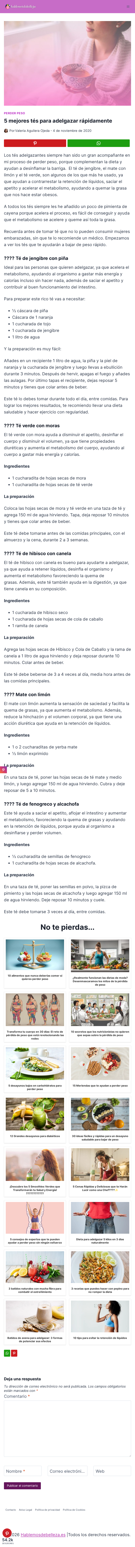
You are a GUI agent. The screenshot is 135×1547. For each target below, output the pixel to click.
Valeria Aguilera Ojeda (32, 131)
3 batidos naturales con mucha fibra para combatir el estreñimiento (35, 1290)
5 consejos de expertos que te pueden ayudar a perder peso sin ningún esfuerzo (35, 1241)
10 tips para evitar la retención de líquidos (100, 1338)
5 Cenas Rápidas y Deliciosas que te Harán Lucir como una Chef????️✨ (100, 1188)
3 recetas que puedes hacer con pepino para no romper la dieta (100, 1290)
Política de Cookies (74, 1509)
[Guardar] (35, 143)
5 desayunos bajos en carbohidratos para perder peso (35, 1087)
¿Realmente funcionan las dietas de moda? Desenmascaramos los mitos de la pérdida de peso (100, 981)
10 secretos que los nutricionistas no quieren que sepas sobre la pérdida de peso (100, 1033)
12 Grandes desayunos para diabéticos (35, 1136)
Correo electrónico (67, 1471)
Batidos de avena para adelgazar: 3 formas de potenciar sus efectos (34, 1339)
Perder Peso (14, 113)
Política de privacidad (47, 1509)
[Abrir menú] (128, 6)
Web (100, 1471)
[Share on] (3, 777)
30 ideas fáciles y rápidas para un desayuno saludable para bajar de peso (100, 1137)
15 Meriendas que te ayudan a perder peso (100, 1085)
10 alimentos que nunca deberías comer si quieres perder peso (35, 977)
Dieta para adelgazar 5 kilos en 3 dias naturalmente (100, 1241)
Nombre (15, 1471)
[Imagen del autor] (6, 131)
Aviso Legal (25, 1509)
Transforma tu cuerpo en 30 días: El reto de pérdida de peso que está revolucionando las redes (35, 1035)
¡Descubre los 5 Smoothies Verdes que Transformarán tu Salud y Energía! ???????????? (35, 1190)
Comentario (17, 1396)
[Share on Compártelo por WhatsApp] (99, 143)
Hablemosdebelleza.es (43, 1534)
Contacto (10, 1509)
